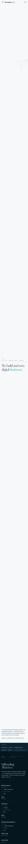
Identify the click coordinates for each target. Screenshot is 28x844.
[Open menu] (25, 2)
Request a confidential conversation (12, 737)
